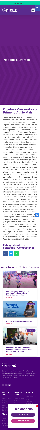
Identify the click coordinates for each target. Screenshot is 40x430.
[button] (36, 405)
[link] (23, 415)
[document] (20, 215)
